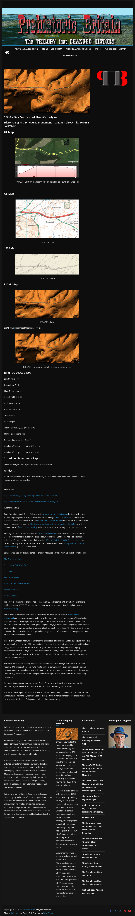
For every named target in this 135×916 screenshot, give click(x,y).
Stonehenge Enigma (52, 49)
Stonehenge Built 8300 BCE (16, 565)
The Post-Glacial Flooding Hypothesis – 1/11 (92, 740)
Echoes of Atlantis (12, 589)
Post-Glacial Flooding (26, 49)
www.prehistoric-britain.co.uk (55, 514)
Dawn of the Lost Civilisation (64, 524)
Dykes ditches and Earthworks (17, 583)
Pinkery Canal (88, 817)
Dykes (98, 49)
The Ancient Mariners (13, 559)
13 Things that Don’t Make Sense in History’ (63, 540)
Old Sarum (8, 571)
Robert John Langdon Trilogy (49, 520)
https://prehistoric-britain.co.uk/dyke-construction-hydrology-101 (31, 501)
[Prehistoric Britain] (7, 52)
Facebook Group (11, 608)
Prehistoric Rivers (11, 577)
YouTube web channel (48, 533)
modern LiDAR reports (63, 517)
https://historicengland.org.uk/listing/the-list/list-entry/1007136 (30, 495)
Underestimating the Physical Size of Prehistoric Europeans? (92, 808)
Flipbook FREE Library (115, 49)
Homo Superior (10, 595)
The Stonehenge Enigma (40, 524)
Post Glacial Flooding (28, 527)
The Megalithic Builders (78, 49)
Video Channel (70, 55)
